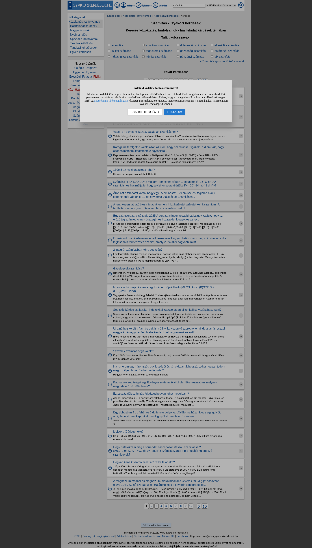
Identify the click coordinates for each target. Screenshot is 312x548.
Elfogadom (174, 112)
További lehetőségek (144, 112)
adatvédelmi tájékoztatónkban (111, 100)
